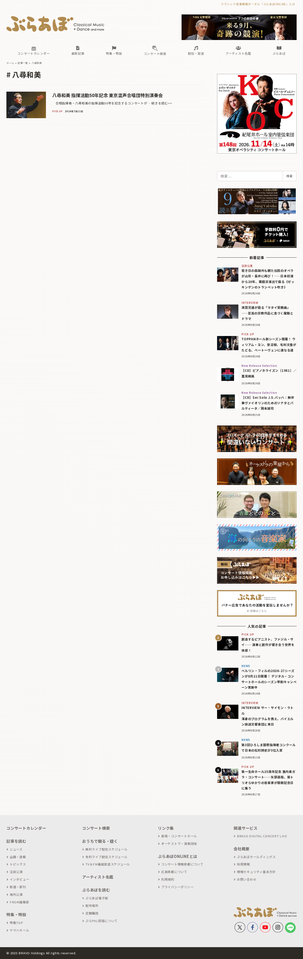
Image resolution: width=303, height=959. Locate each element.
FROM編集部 (19, 902)
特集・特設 (16, 914)
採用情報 (243, 864)
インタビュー (19, 879)
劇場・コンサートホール (179, 836)
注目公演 (16, 871)
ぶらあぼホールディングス (256, 857)
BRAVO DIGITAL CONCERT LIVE (262, 836)
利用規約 (167, 879)
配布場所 (91, 905)
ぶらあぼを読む (96, 890)
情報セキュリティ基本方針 (256, 871)
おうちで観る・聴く (100, 841)
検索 (289, 176)
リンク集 (166, 828)
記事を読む (16, 841)
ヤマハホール (19, 930)
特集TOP (16, 922)
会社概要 (242, 848)
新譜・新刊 (18, 887)
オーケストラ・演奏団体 (179, 843)
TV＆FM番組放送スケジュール (107, 864)
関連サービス (246, 828)
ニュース (16, 849)
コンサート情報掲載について (182, 864)
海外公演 (16, 894)
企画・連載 (18, 857)
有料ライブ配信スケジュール (106, 857)
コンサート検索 (96, 828)
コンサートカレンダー (26, 828)
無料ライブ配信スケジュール (106, 849)
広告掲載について (174, 871)
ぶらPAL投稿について (101, 921)
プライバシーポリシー (177, 887)
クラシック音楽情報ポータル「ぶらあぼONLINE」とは (258, 4)
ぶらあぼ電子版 (96, 898)
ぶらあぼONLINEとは (177, 856)
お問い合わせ (246, 879)
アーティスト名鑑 (97, 877)
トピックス (18, 864)
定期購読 (91, 913)
